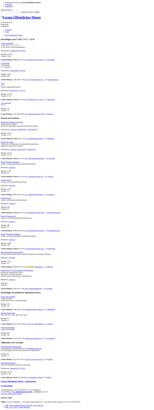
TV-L (3, 83)
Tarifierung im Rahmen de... (34, 338)
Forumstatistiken (7, 386)
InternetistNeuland (54, 212)
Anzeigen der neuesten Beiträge (11, 394)
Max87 (50, 324)
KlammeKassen (53, 80)
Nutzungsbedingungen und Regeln (21, 405)
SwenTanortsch (32, 129)
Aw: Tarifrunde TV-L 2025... (34, 99)
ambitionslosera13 (54, 231)
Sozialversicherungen (8, 313)
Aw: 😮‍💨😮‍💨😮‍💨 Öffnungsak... (34, 267)
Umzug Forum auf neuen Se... (35, 359)
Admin (50, 359)
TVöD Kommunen (7, 43)
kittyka (49, 377)
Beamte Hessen (6, 198)
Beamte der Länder (7, 142)
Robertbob (51, 249)
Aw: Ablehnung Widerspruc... (34, 194)
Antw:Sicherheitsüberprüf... (34, 289)
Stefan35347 (14, 90)
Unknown (13, 129)
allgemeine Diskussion (8, 363)
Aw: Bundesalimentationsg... (34, 138)
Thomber (49, 289)
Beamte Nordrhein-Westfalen (10, 234)
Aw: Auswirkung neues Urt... (35, 176)
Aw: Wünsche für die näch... (34, 60)
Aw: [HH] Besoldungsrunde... (35, 158)
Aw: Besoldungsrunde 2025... (35, 249)
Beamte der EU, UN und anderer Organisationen (17, 270)
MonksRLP (51, 309)
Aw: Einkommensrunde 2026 (34, 114)
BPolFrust (51, 138)
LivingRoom (51, 338)
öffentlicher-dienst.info (34, 348)
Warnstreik (51, 99)
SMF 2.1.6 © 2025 (11, 407)
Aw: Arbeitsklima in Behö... (34, 377)
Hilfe (6, 405)
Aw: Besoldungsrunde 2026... (35, 212)
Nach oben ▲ (38, 405)
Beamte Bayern (6, 180)
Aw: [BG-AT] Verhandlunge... (35, 324)
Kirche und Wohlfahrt (8, 297)
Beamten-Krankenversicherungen (12, 252)
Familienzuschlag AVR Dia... (34, 309)
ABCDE (50, 267)
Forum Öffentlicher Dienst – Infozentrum (18, 381)
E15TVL (23, 51)
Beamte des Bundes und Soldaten (12, 122)
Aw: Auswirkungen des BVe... (35, 231)
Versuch (50, 176)
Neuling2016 (14, 51)
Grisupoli (51, 194)
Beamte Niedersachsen (8, 216)
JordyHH (52, 158)
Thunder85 (51, 60)
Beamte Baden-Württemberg (10, 162)
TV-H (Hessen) (6, 103)
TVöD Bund (5, 63)
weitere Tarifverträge (8, 327)
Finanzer (50, 114)
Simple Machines (24, 407)
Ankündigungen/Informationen (11, 347)
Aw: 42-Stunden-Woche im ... (34, 80)
